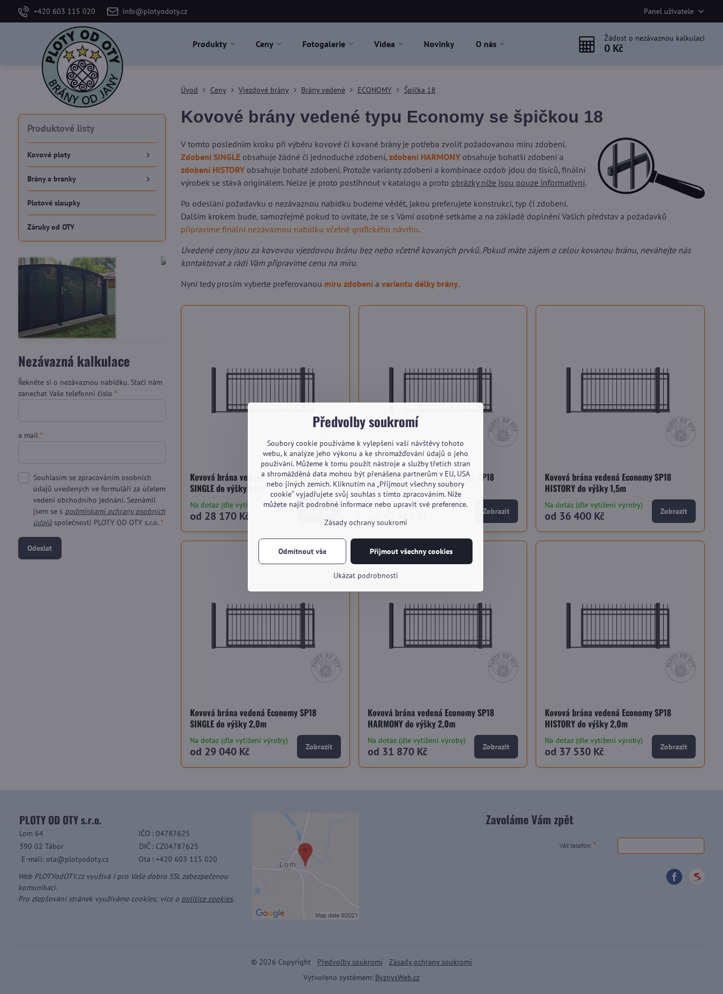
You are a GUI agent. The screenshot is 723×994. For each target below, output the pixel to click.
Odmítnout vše (302, 551)
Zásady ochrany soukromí (365, 522)
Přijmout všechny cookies (411, 551)
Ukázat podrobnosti (365, 575)
